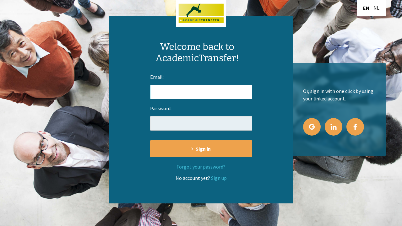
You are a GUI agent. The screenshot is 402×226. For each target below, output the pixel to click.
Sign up (219, 178)
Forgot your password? (201, 167)
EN (366, 8)
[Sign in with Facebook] (355, 127)
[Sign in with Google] (312, 127)
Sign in (203, 149)
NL (376, 8)
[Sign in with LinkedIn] (333, 127)
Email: (157, 77)
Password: (160, 108)
